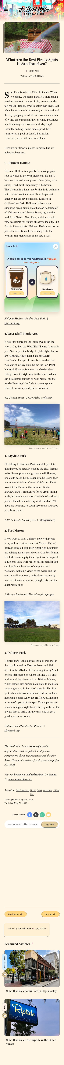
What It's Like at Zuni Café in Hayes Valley (31, 991)
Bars (4, 1007)
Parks (39, 790)
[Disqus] (32, 870)
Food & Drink (4, 962)
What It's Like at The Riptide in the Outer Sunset (31, 1042)
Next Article (50, 914)
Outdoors (47, 790)
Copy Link (49, 824)
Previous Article (15, 914)
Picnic (33, 790)
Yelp (58, 448)
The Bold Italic (24, 928)
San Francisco (22, 790)
